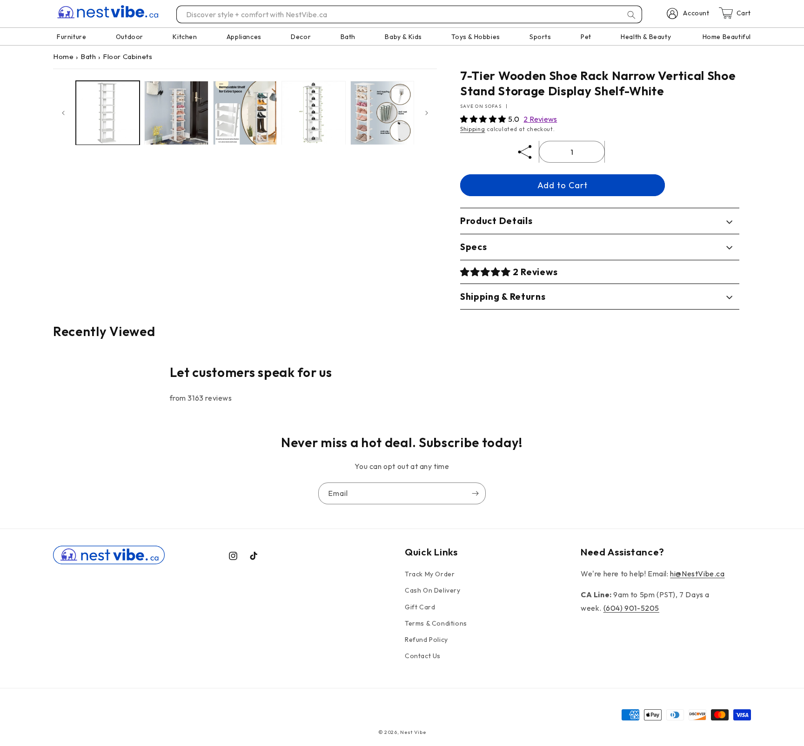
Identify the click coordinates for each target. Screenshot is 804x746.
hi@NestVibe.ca (697, 573)
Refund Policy (426, 639)
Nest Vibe (413, 732)
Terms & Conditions (436, 623)
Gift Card (420, 607)
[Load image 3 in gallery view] (245, 113)
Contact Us (423, 656)
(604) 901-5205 (631, 608)
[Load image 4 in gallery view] (313, 113)
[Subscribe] (475, 493)
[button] (484, 119)
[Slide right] (426, 113)
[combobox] (410, 14)
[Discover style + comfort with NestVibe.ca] (631, 15)
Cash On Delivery (433, 591)
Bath (88, 56)
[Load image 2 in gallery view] (176, 113)
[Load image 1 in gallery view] (108, 113)
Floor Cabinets (127, 56)
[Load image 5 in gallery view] (382, 113)
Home (63, 56)
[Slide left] (63, 113)
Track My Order (430, 574)
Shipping (472, 128)
